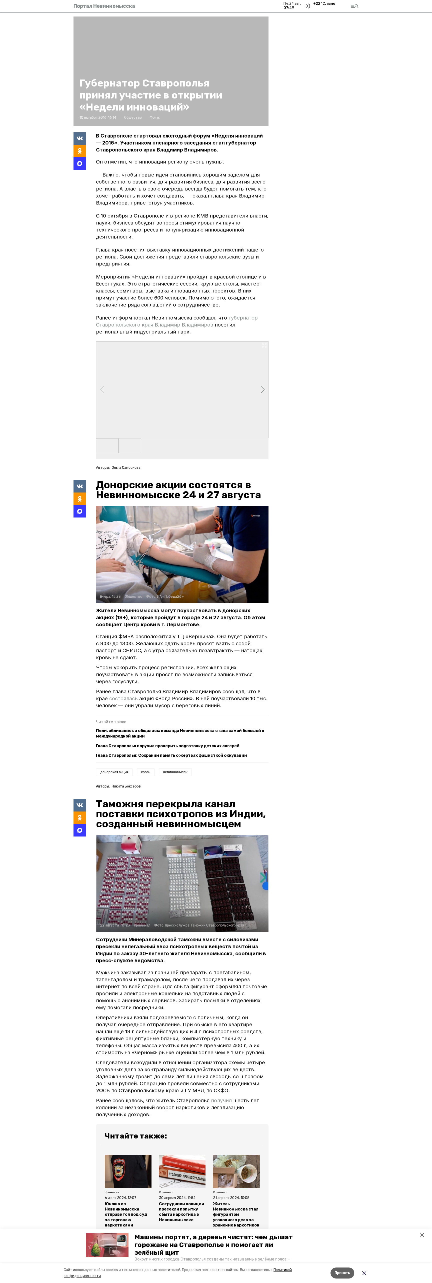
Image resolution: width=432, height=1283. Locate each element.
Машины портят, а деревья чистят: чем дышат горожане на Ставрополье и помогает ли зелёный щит (213, 1244)
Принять (342, 1273)
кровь (145, 772)
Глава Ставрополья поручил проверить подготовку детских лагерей (168, 746)
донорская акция (114, 772)
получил (221, 1101)
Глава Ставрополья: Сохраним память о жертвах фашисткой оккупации (171, 755)
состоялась (124, 699)
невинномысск (175, 772)
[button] (107, 1245)
